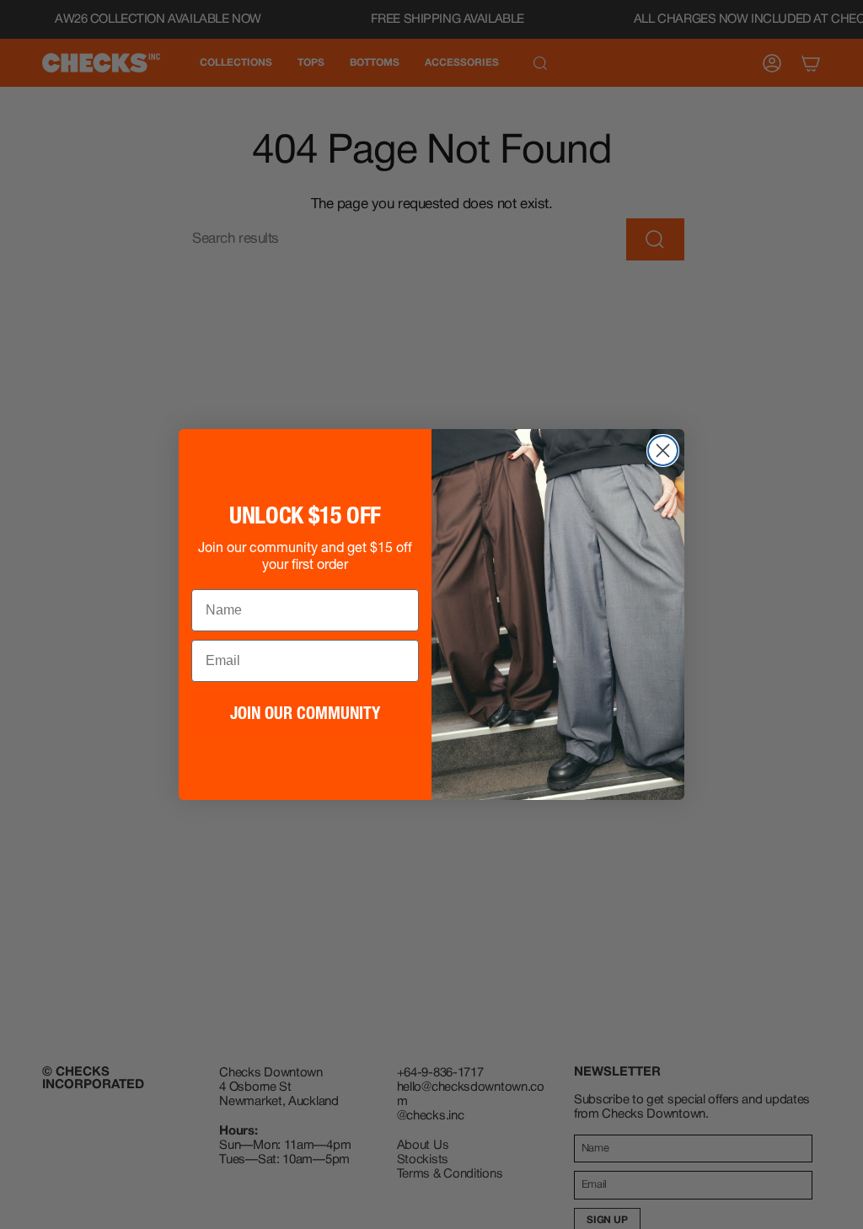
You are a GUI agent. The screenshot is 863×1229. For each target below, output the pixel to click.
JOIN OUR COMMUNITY (305, 713)
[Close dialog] (663, 450)
